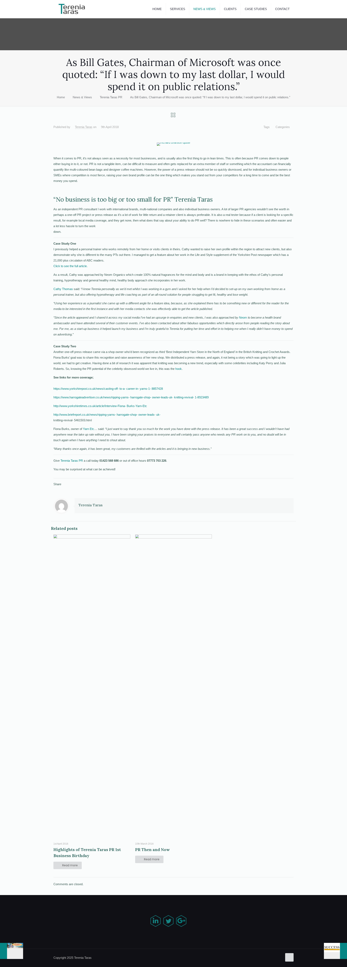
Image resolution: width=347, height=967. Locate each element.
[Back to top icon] (289, 957)
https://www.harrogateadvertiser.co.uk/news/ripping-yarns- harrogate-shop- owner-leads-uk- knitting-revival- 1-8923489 (131, 397)
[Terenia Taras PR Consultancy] (72, 9)
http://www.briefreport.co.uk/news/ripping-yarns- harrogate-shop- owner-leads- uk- (106, 414)
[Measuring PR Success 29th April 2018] (335, 951)
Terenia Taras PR (111, 97)
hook (178, 368)
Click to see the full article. (70, 266)
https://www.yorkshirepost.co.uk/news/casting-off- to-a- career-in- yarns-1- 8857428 (108, 388)
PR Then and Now (152, 849)
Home (61, 97)
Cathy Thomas (63, 289)
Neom (243, 317)
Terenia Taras (83, 127)
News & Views (82, 97)
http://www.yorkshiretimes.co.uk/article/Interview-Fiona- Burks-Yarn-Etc (100, 406)
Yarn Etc (88, 429)
